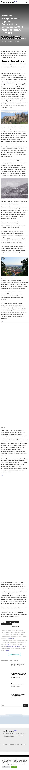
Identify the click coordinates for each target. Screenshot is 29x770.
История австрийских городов (10, 38)
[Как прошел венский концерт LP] (5, 687)
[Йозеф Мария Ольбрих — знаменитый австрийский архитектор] (5, 677)
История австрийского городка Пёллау (18, 694)
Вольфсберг (6, 83)
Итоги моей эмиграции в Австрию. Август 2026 (18, 663)
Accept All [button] (14, 766)
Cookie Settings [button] (6, 766)
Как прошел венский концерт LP (17, 684)
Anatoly (10, 41)
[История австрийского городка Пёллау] (5, 698)
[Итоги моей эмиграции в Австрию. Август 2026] (5, 666)
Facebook (14, 646)
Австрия (4, 36)
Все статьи (11, 36)
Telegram (9, 646)
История (17, 36)
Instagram (19, 646)
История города (6, 623)
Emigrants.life (11, 638)
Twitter (23, 646)
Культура (23, 38)
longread (9, 622)
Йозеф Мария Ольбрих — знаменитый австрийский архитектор (18, 674)
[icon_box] (5, 743)
